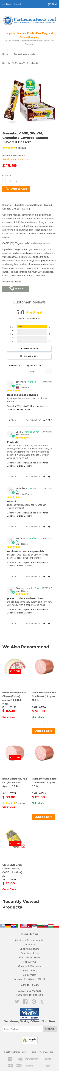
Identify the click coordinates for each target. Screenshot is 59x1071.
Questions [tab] (32, 365)
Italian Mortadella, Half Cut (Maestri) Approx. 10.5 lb (44, 696)
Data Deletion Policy (29, 957)
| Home (33, 1051)
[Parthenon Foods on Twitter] (16, 1002)
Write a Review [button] (30, 348)
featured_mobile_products (26, 54)
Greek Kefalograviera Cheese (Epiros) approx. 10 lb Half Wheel (14, 698)
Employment (29, 974)
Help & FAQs (29, 961)
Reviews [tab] (13, 365)
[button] (45, 420)
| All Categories (46, 1051)
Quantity (6, 175)
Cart (54, 3)
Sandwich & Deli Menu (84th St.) (29, 978)
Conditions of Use (29, 953)
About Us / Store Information (29, 940)
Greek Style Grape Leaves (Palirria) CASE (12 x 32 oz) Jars (12, 870)
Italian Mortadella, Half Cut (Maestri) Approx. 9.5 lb (44, 782)
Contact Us (29, 944)
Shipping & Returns (29, 948)
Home (5, 54)
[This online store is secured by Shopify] (30, 1042)
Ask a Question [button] (31, 356)
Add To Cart (43, 730)
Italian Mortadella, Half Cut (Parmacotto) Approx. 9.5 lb (14, 782)
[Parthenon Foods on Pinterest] (33, 1002)
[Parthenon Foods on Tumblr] (42, 1002)
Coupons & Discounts (29, 966)
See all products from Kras (16, 159)
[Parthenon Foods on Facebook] (25, 1002)
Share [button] (13, 420)
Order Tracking (29, 970)
